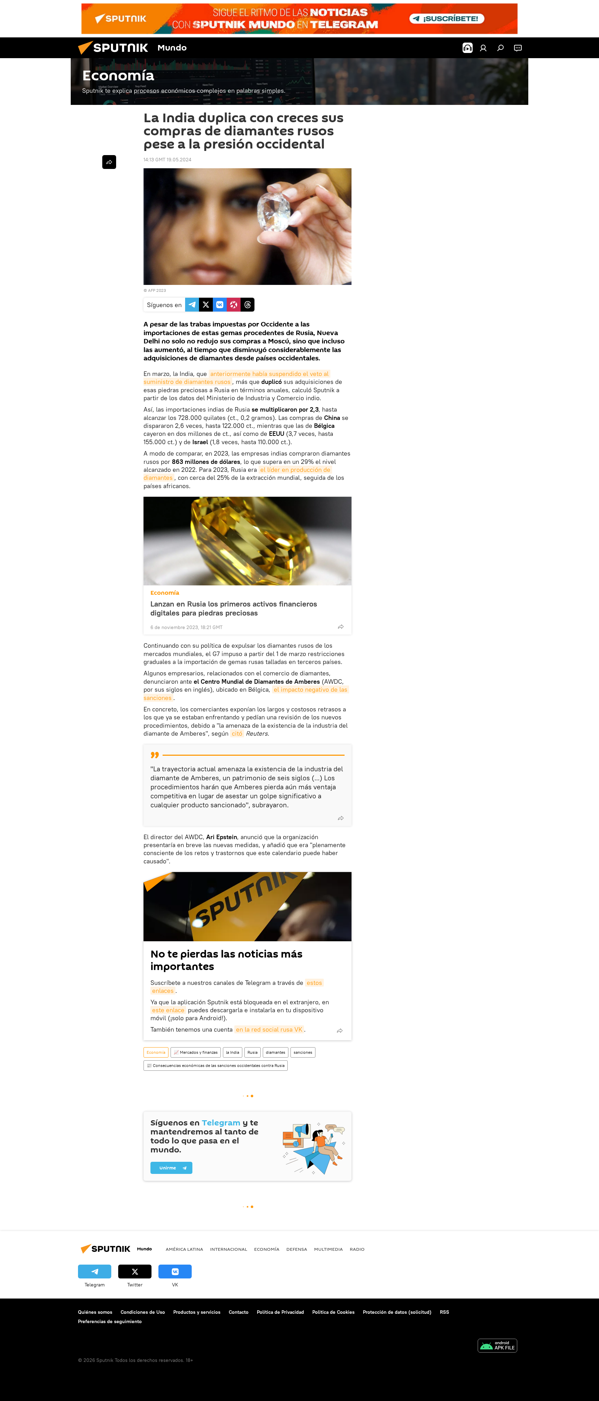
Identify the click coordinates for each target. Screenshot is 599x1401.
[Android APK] (497, 1346)
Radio (357, 1249)
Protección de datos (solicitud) (397, 1312)
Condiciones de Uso (143, 1312)
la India (232, 1052)
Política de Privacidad (280, 1312)
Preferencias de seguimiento (110, 1321)
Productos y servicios (196, 1312)
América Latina (184, 1249)
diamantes (275, 1052)
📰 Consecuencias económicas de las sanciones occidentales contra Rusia (216, 1065)
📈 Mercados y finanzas (196, 1052)
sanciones (303, 1052)
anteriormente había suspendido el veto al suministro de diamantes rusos (237, 378)
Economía (164, 593)
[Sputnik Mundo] (115, 56)
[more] (341, 627)
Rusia (253, 1052)
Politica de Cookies (333, 1312)
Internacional (228, 1249)
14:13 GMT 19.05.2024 (167, 159)
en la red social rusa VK (269, 1029)
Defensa (296, 1249)
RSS (444, 1312)
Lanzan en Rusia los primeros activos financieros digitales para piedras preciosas (233, 608)
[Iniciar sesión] (483, 48)
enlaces (163, 991)
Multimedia (328, 1249)
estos (314, 983)
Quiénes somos (95, 1312)
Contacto (239, 1312)
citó (237, 733)
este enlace (168, 1010)
